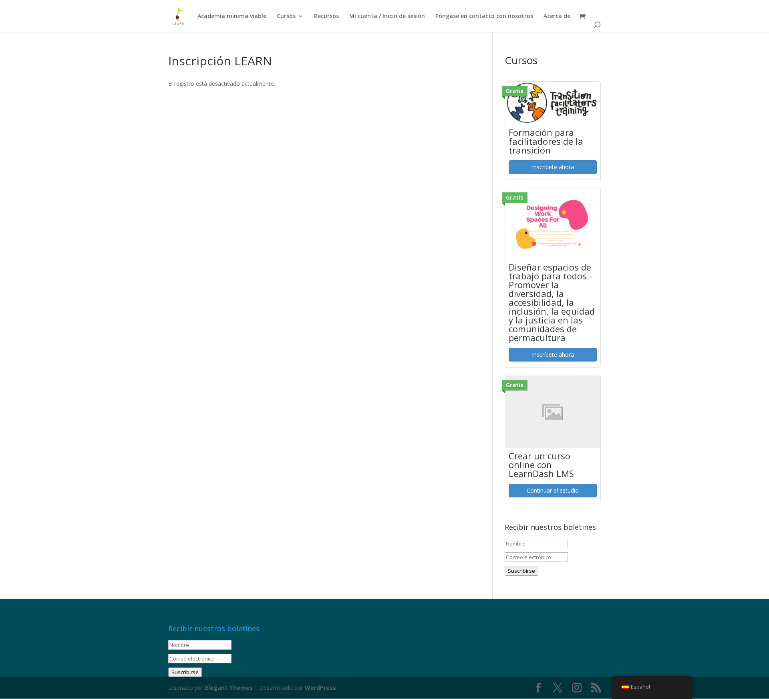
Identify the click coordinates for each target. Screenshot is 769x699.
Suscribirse (521, 570)
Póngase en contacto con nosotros (484, 16)
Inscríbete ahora (553, 167)
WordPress (320, 687)
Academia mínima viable (231, 16)
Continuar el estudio (553, 490)
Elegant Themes (229, 687)
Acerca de (557, 16)
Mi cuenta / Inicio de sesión (387, 16)
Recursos (326, 16)
